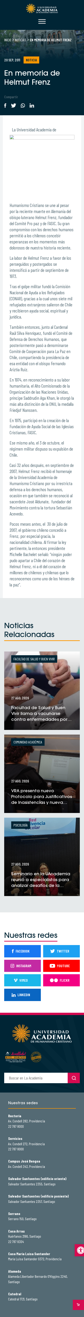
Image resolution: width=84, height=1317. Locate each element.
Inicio (7, 40)
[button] (79, 1250)
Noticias (20, 40)
